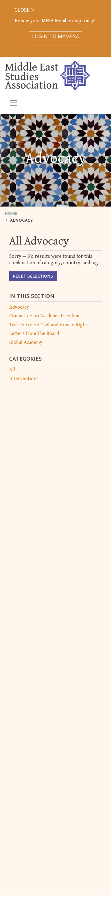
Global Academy (25, 342)
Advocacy (21, 220)
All (12, 370)
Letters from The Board (34, 334)
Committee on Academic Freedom (44, 316)
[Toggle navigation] (13, 103)
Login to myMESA (55, 36)
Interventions (24, 379)
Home (11, 213)
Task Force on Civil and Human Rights (49, 325)
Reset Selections (33, 276)
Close (22, 9)
